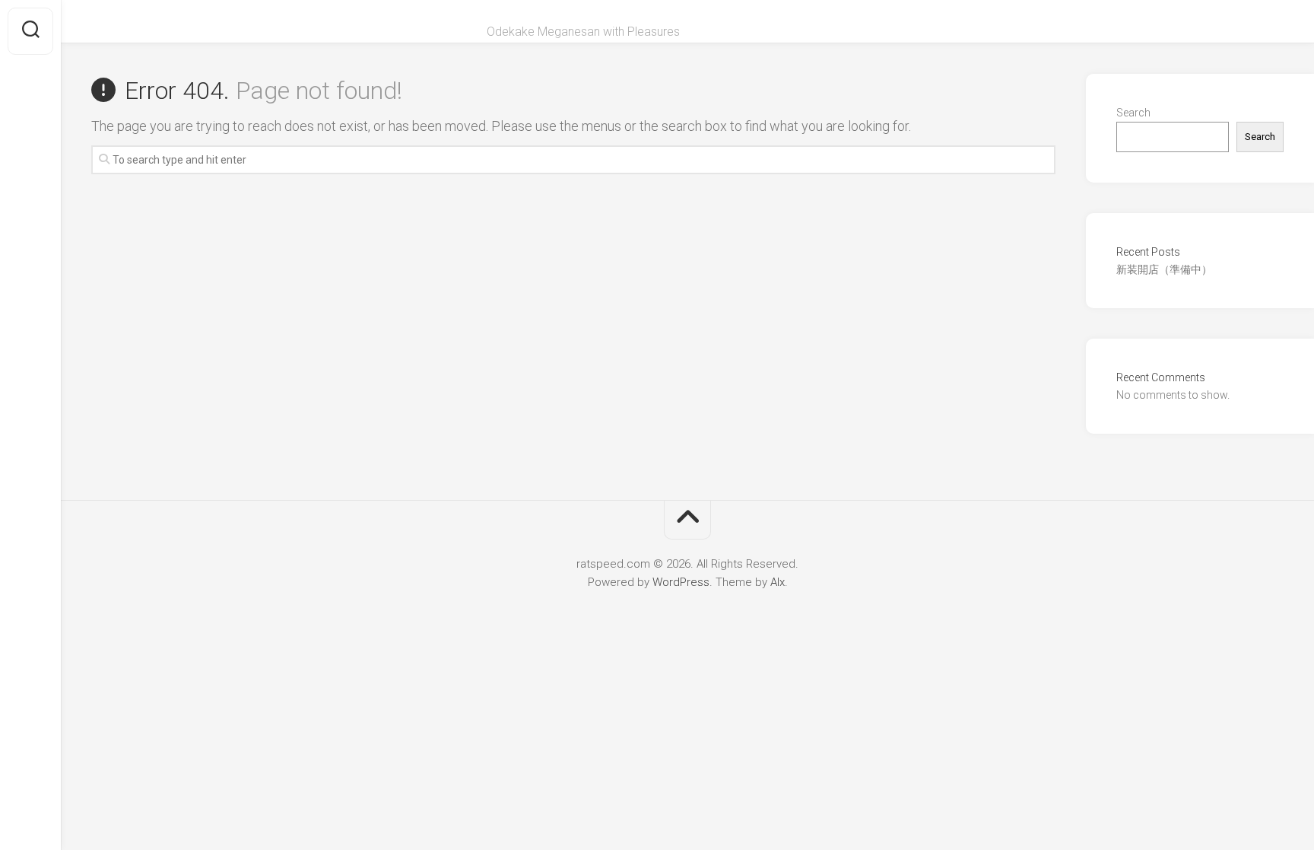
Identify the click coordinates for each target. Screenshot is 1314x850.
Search (1133, 113)
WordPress (680, 582)
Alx (777, 582)
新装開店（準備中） (1164, 269)
